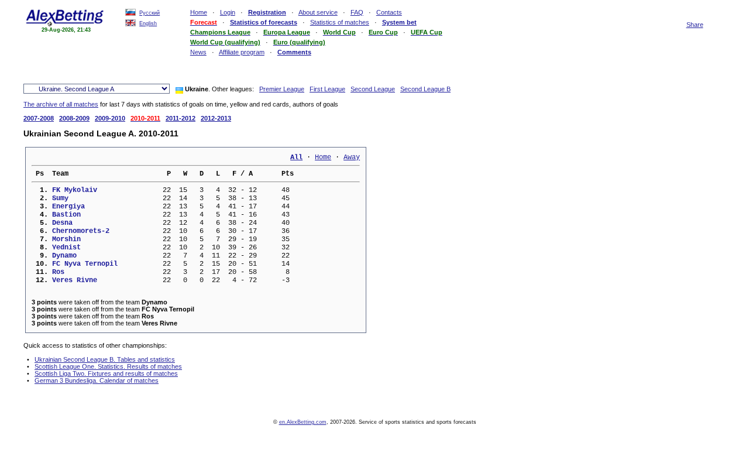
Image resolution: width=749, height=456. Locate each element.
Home (198, 12)
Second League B (425, 88)
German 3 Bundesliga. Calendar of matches (97, 380)
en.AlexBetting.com (303, 422)
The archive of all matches (60, 104)
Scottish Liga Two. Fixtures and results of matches (106, 373)
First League (327, 88)
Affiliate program (241, 52)
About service (318, 12)
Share (694, 24)
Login (227, 12)
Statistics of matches (339, 22)
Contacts (389, 12)
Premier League (281, 88)
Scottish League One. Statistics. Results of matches (108, 366)
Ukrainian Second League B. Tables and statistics (105, 359)
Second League (373, 88)
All (296, 157)
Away (351, 157)
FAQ (357, 12)
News (198, 52)
